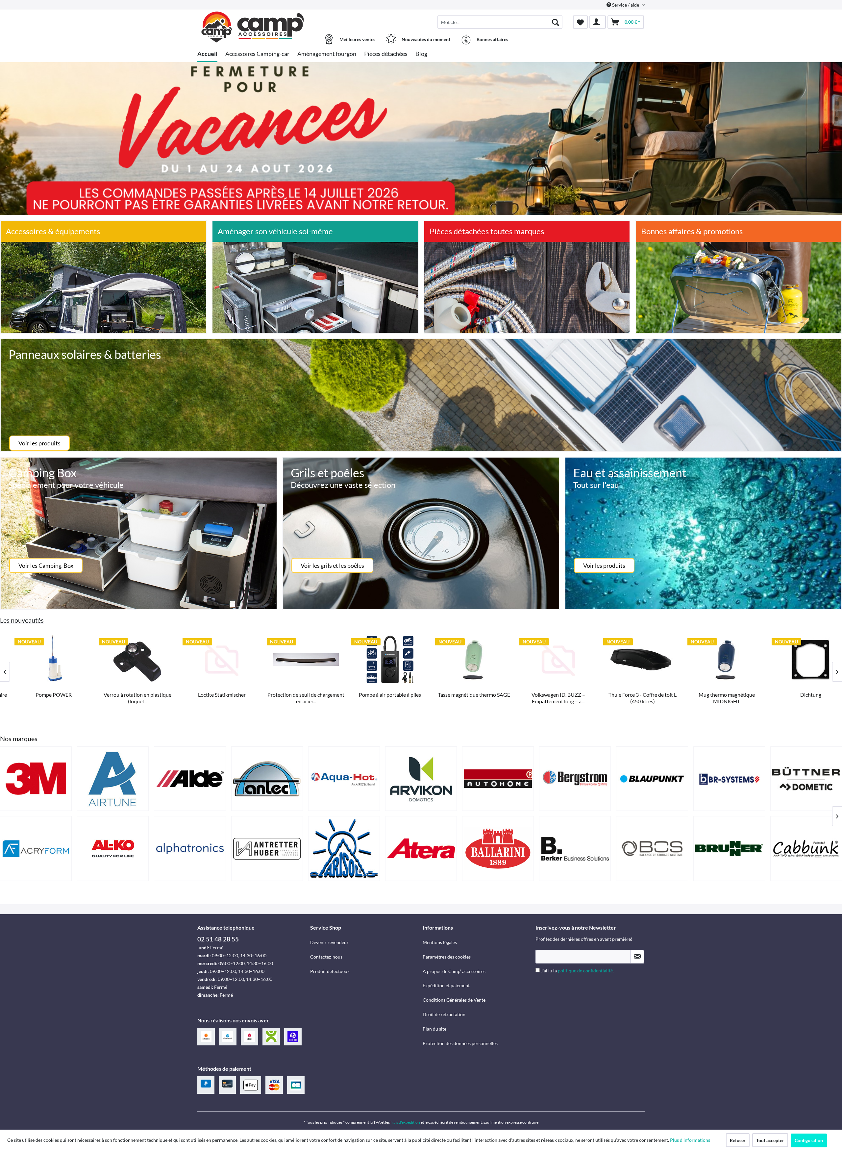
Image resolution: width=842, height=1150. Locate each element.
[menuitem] (499, 22)
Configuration (809, 1140)
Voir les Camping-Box (45, 565)
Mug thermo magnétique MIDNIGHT (462, 697)
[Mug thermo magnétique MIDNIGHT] (462, 660)
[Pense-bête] (580, 22)
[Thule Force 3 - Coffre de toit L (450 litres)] (378, 660)
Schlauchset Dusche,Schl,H (631, 694)
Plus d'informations (690, 1140)
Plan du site (434, 1029)
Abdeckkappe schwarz (799, 694)
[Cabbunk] (806, 848)
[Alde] (190, 778)
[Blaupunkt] (652, 778)
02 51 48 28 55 (218, 939)
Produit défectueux (330, 971)
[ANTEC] (267, 778)
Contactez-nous (326, 957)
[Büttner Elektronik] (806, 778)
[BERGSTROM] (575, 778)
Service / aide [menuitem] (625, 5)
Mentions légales (440, 942)
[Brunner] (729, 848)
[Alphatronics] (190, 848)
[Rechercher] (555, 22)
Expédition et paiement (446, 985)
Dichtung (546, 694)
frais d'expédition (405, 1122)
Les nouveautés (22, 620)
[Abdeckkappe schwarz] (799, 660)
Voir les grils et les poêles (332, 565)
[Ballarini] (498, 848)
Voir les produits (39, 443)
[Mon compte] (597, 22)
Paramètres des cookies (447, 957)
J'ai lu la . (577, 970)
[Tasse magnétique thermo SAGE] (210, 660)
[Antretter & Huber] (267, 848)
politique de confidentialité (585, 970)
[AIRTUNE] (113, 778)
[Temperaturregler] (715, 660)
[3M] (36, 778)
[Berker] (575, 848)
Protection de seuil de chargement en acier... (41, 697)
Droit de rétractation (444, 1014)
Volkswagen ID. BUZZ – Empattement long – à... (294, 697)
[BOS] (652, 848)
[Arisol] (344, 848)
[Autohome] (498, 778)
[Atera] (421, 848)
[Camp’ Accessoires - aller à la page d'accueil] (253, 19)
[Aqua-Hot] (344, 778)
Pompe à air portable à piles (126, 694)
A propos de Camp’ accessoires (454, 971)
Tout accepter (770, 1140)
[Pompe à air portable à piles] (126, 660)
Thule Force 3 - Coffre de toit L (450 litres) (378, 697)
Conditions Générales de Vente (454, 1000)
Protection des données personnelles (460, 1043)
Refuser (738, 1140)
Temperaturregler (714, 694)
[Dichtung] (546, 660)
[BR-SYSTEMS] (729, 778)
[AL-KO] (113, 848)
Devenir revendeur (329, 942)
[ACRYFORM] (36, 848)
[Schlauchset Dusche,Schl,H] (631, 660)
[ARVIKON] (421, 778)
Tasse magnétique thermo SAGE (210, 694)
